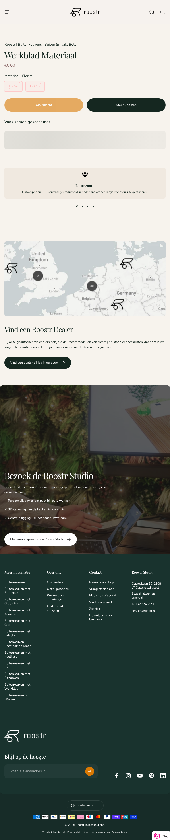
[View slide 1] (77, 206)
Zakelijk (94, 609)
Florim (13, 86)
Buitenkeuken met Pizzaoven (17, 676)
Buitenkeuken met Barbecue (17, 591)
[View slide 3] (87, 206)
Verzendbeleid (120, 832)
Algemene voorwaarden (97, 832)
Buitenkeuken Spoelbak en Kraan (17, 644)
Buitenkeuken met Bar (17, 665)
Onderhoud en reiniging (57, 608)
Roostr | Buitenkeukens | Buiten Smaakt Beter (41, 44)
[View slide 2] (82, 206)
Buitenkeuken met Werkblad (17, 686)
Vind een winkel (100, 602)
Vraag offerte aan (101, 589)
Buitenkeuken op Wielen (16, 697)
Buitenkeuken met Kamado (17, 612)
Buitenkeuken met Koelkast (17, 655)
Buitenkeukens (14, 582)
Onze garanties (58, 589)
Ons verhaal (55, 582)
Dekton (35, 86)
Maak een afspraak (102, 595)
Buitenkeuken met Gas (17, 623)
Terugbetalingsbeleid (53, 832)
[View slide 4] (93, 206)
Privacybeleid (74, 832)
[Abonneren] (89, 771)
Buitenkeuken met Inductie (17, 633)
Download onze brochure (100, 617)
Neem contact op (101, 582)
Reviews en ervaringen (55, 597)
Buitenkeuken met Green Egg (17, 601)
